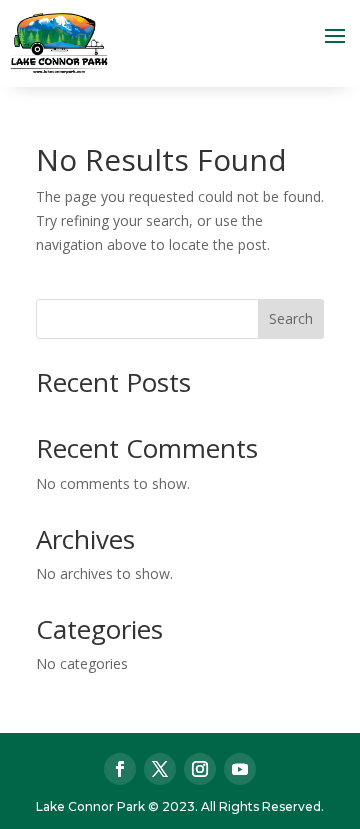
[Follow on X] (160, 769)
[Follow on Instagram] (200, 769)
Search (291, 318)
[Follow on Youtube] (240, 769)
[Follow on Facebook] (120, 769)
